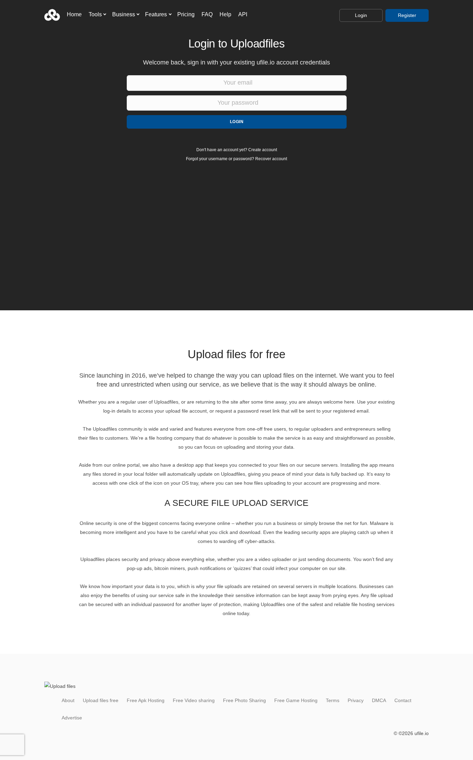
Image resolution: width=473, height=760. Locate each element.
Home (74, 14)
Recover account (271, 158)
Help (225, 14)
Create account (262, 149)
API (242, 14)
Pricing (186, 14)
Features (156, 14)
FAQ (207, 14)
